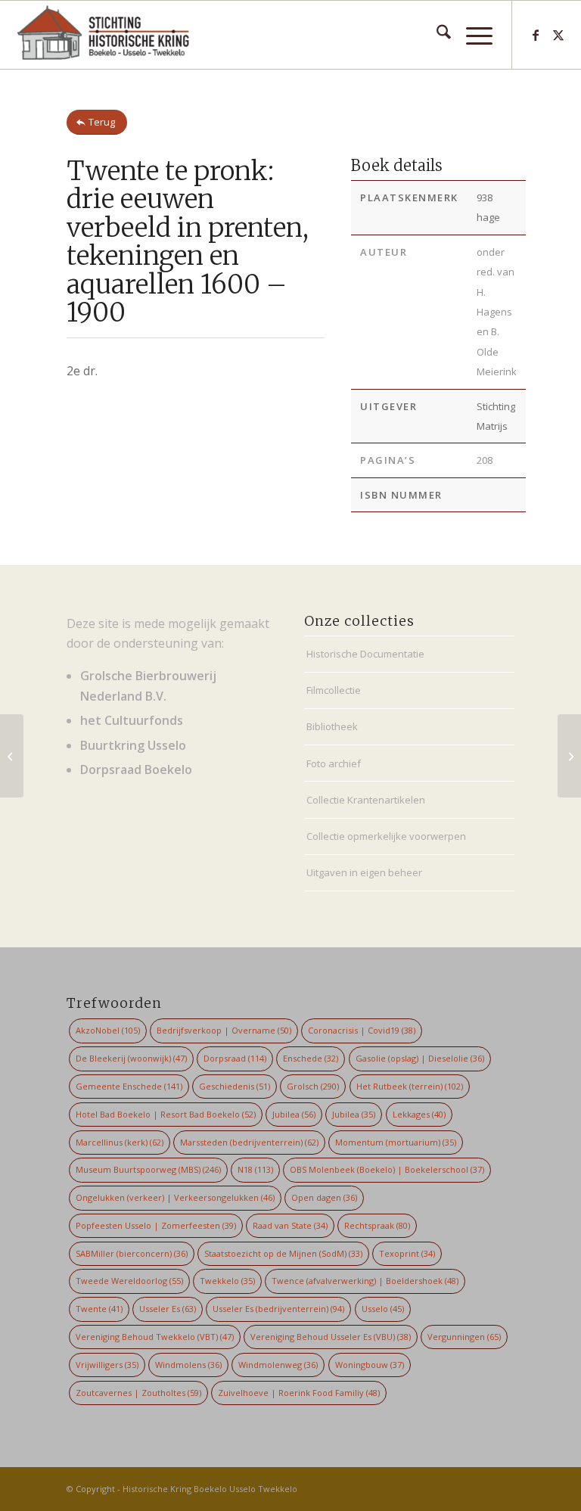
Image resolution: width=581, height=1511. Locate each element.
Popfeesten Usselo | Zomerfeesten (156, 1225)
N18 (255, 1169)
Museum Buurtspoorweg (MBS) (148, 1169)
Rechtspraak (377, 1225)
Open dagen (324, 1197)
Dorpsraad (235, 1058)
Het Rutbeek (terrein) (409, 1086)
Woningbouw (369, 1364)
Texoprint (407, 1253)
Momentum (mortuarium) (395, 1142)
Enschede (310, 1058)
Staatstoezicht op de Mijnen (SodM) (283, 1253)
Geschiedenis (234, 1086)
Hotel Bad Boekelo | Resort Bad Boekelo (166, 1114)
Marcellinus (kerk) (119, 1142)
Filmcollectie (333, 690)
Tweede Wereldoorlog (129, 1280)
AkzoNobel (108, 1030)
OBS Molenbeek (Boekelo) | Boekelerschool (387, 1169)
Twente (99, 1308)
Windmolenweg (278, 1364)
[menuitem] (436, 35)
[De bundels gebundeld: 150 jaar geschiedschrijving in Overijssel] (11, 755)
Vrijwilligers (107, 1364)
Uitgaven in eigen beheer (364, 872)
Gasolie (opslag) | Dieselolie (420, 1058)
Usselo (383, 1308)
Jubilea (293, 1114)
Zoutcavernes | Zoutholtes (138, 1392)
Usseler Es (167, 1308)
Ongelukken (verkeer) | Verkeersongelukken (175, 1197)
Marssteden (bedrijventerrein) (249, 1142)
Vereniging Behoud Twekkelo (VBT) (155, 1336)
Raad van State (290, 1225)
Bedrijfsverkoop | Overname (224, 1030)
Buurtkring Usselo (133, 745)
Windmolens (188, 1364)
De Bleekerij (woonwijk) (131, 1058)
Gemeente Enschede (129, 1086)
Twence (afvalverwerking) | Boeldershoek (365, 1280)
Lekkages (419, 1114)
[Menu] (471, 35)
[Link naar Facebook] (535, 34)
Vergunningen (464, 1336)
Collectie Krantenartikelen (365, 800)
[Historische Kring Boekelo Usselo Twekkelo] (103, 35)
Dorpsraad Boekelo (136, 769)
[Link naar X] (558, 34)
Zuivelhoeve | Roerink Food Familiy (299, 1392)
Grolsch (313, 1086)
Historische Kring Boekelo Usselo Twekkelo (210, 1488)
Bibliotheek (332, 726)
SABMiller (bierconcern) (132, 1253)
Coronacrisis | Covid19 (361, 1030)
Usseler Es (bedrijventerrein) (278, 1308)
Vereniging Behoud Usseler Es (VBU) (330, 1336)
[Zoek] (436, 35)
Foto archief (333, 763)
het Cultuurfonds (131, 720)
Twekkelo (227, 1280)
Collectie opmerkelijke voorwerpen (386, 836)
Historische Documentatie (365, 654)
